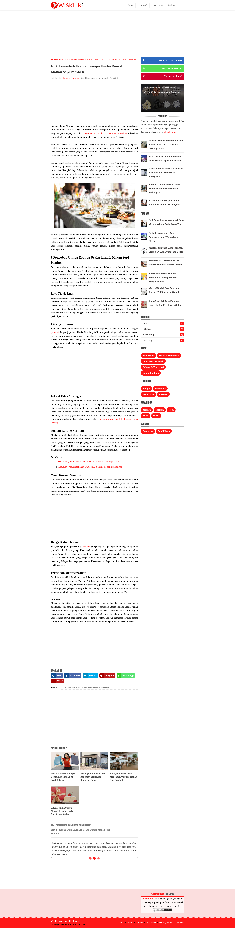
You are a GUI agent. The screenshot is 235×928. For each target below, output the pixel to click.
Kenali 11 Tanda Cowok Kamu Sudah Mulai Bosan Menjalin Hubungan (164, 188)
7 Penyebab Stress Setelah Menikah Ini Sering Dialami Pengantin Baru (163, 277)
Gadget (146, 388)
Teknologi (142, 5)
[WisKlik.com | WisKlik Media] (67, 5)
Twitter (93, 675)
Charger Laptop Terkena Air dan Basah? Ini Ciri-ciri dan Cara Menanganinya (166, 144)
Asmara (147, 410)
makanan (86, 546)
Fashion (160, 410)
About (130, 922)
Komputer (160, 388)
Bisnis (130, 5)
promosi (55, 332)
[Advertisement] (117, 36)
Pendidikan (164, 431)
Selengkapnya (169, 132)
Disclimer (151, 922)
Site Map (180, 922)
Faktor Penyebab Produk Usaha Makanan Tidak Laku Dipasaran (88, 461)
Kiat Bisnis (148, 355)
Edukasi (171, 5)
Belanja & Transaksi (153, 367)
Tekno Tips (148, 394)
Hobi (171, 410)
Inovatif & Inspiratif (153, 361)
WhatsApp (128, 675)
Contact (139, 922)
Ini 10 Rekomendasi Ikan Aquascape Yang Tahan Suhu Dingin (163, 237)
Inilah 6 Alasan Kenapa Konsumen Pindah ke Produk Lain (63, 776)
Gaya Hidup (157, 5)
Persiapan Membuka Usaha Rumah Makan (105, 133)
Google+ (110, 675)
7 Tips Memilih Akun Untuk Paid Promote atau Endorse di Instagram (166, 172)
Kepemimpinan (151, 373)
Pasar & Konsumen (169, 355)
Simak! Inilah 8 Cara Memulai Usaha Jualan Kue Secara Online (62, 811)
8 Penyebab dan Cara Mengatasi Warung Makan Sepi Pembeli (123, 776)
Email (60, 680)
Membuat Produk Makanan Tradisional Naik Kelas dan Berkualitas (90, 466)
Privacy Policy (165, 922)
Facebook (75, 675)
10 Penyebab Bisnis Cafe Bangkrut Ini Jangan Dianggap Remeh (92, 776)
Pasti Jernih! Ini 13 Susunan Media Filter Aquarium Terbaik (161, 90)
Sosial (156, 415)
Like (59, 675)
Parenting (148, 431)
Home (121, 922)
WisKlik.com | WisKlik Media (65, 921)
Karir (145, 415)
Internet (163, 394)
